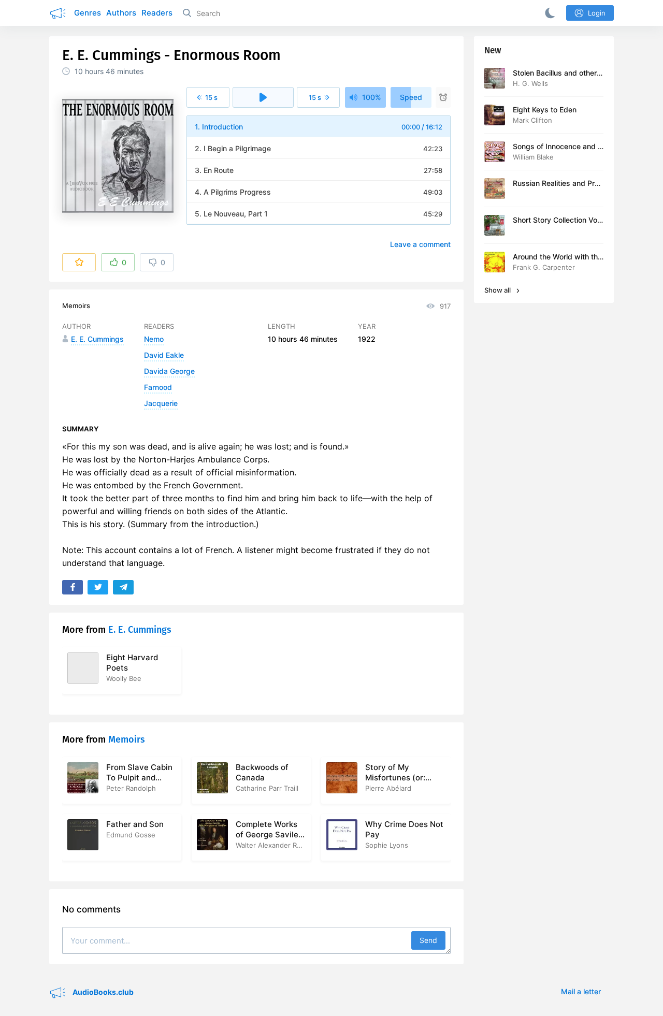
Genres (87, 13)
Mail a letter (581, 991)
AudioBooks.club (102, 992)
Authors (121, 13)
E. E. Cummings (139, 629)
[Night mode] (548, 13)
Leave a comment (420, 244)
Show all (498, 290)
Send (428, 940)
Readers (156, 13)
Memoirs (76, 305)
